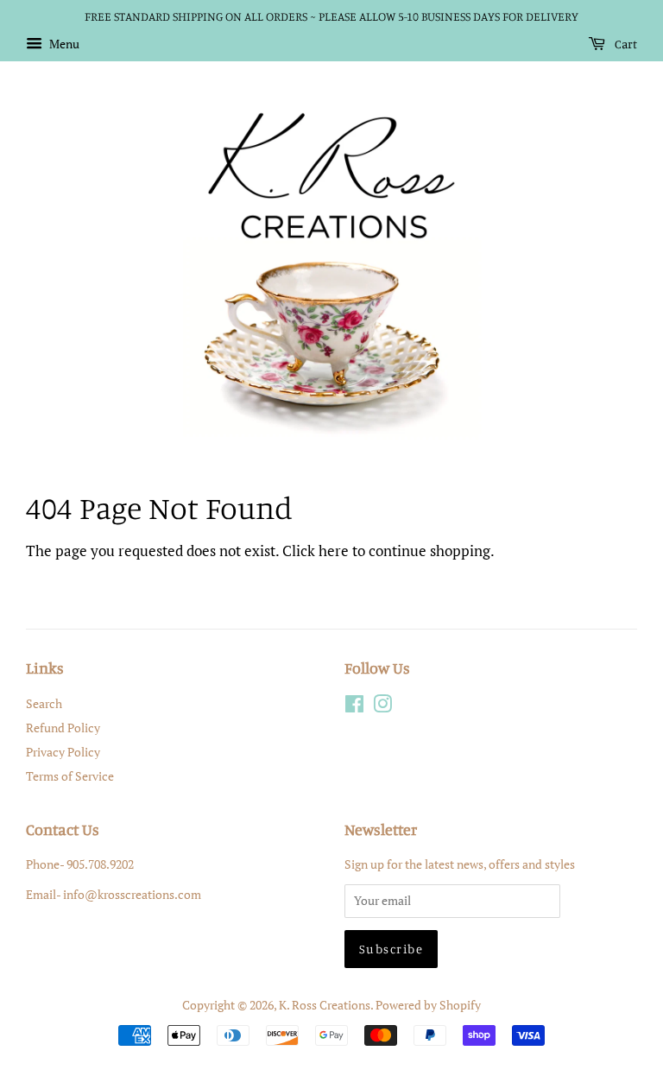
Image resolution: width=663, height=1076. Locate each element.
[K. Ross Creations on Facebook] (354, 707)
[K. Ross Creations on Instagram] (382, 707)
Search (44, 703)
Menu (63, 43)
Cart (624, 43)
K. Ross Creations (324, 1005)
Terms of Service (70, 776)
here (334, 550)
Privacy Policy (63, 752)
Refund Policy (63, 727)
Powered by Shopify (428, 1005)
